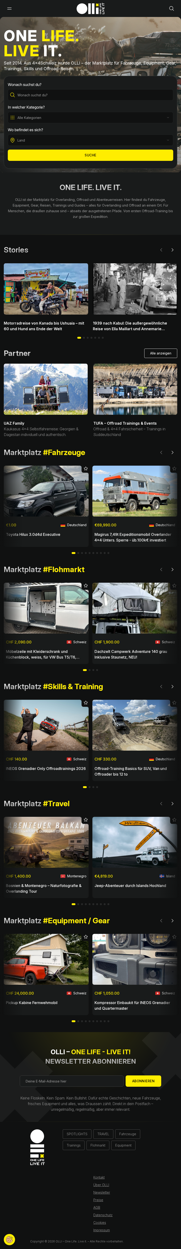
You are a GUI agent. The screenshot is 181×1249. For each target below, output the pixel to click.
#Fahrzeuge (64, 452)
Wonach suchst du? (24, 84)
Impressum (101, 1230)
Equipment (123, 1145)
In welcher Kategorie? (26, 107)
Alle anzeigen (160, 353)
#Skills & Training (73, 686)
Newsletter (101, 1192)
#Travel (56, 803)
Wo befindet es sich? (25, 129)
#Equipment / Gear (76, 920)
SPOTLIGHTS (77, 1134)
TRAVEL (103, 1134)
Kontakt (99, 1177)
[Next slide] (172, 250)
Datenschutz (103, 1215)
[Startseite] (90, 8)
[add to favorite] (85, 469)
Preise (98, 1200)
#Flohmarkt (64, 569)
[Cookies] (9, 1239)
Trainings (74, 1145)
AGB (96, 1207)
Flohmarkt (97, 1145)
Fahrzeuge (127, 1134)
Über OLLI (101, 1185)
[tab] (84, 338)
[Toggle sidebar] (9, 8)
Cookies (99, 1223)
